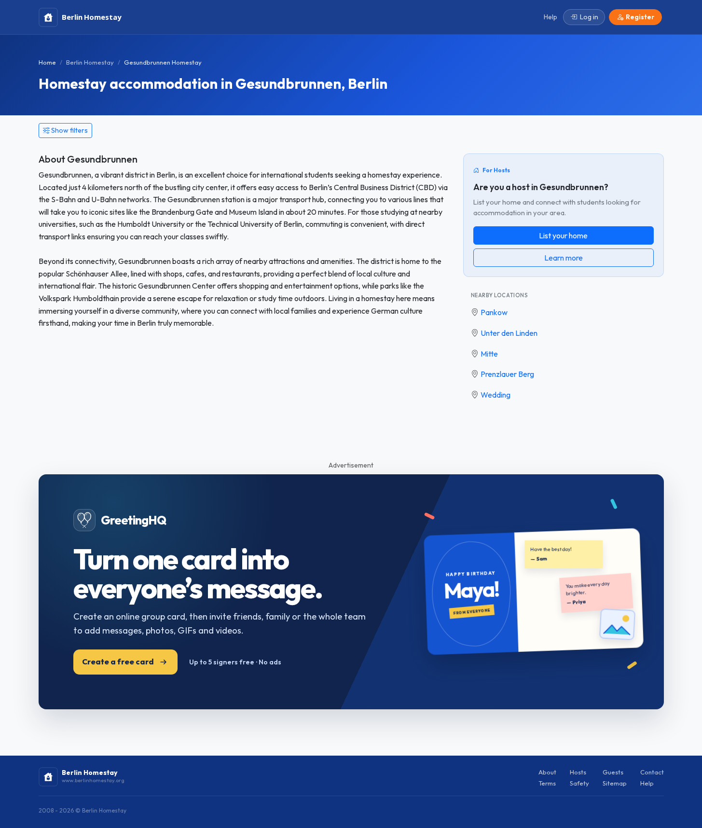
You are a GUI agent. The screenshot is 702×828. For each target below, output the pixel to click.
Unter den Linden (509, 333)
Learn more (563, 257)
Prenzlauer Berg (507, 374)
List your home (563, 235)
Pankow (494, 312)
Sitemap (615, 783)
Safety (579, 783)
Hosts (578, 772)
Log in (589, 17)
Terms (547, 783)
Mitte (489, 354)
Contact (652, 772)
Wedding (495, 395)
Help (647, 783)
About (547, 772)
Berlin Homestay (90, 62)
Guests (613, 772)
